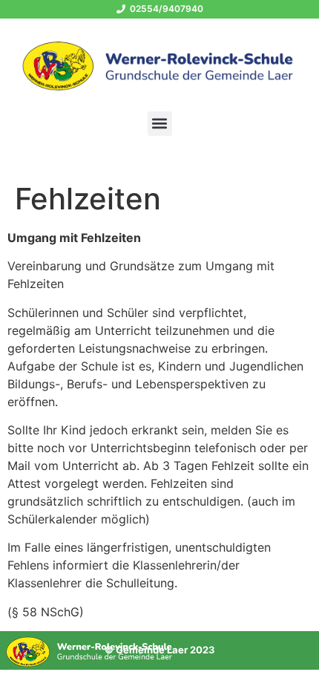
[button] (160, 123)
